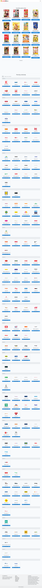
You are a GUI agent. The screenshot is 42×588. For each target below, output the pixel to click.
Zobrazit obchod (6, 86)
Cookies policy (17, 578)
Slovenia (32, 579)
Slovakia (34, 579)
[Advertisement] (21, 5)
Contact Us (16, 581)
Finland (31, 581)
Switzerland (36, 576)
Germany (33, 577)
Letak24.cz (22, 586)
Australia (37, 583)
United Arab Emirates (31, 580)
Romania (34, 582)
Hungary (34, 581)
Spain (31, 576)
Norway (38, 580)
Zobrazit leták (6, 20)
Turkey (29, 576)
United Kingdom (30, 582)
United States (30, 583)
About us (16, 576)
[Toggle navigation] (40, 1)
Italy (36, 581)
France (31, 578)
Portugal (29, 579)
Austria (38, 577)
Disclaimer (16, 580)
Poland (37, 579)
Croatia (33, 576)
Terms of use (17, 579)
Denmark (35, 580)
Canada (36, 582)
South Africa (32, 584)
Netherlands (36, 578)
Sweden (29, 581)
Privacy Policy (17, 577)
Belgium (33, 578)
